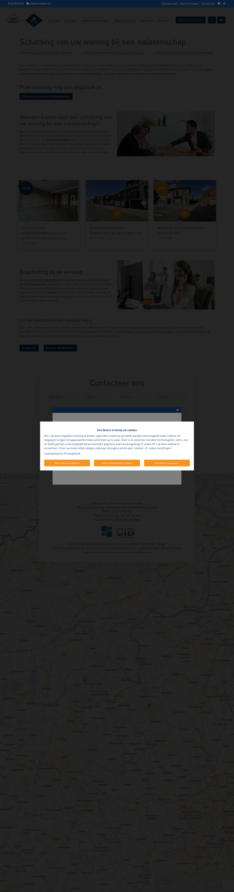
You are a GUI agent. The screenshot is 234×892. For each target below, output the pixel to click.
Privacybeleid (72, 453)
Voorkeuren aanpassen (167, 462)
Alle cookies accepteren (67, 462)
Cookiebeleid (52, 453)
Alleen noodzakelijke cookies (117, 462)
